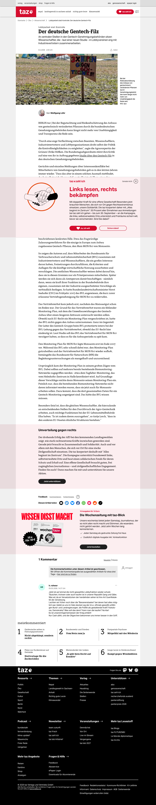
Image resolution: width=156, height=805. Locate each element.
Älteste (115, 560)
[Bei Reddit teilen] (95, 503)
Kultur (20, 696)
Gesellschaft (23, 692)
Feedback (53, 763)
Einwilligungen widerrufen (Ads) (94, 793)
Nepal (51, 684)
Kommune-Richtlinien (117, 785)
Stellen (83, 696)
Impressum (107, 789)
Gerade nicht (127, 181)
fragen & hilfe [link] (49, 3)
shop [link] (41, 3)
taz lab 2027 (85, 743)
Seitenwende (124, 789)
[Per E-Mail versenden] (61, 503)
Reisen (21, 763)
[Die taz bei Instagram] (136, 671)
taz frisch (53, 731)
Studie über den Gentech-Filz (95, 155)
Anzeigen (22, 775)
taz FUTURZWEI (118, 732)
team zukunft (54, 727)
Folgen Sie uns (115, 670)
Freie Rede (22, 743)
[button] (137, 12)
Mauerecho (23, 739)
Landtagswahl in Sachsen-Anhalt (61, 690)
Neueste (107, 560)
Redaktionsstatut (98, 785)
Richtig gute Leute (57, 696)
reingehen (22, 747)
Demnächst (85, 727)
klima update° (24, 735)
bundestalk (23, 727)
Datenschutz (96, 789)
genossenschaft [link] (119, 3)
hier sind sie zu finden (66, 574)
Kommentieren (55, 497)
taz (25, 670)
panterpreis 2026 (119, 704)
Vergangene (85, 739)
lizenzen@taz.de (35, 789)
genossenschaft (118, 688)
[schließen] (135, 181)
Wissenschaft (39, 20)
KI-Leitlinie (132, 785)
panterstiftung (117, 700)
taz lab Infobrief (56, 739)
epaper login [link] (131, 3)
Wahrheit (22, 712)
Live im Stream (86, 735)
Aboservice (54, 766)
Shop (20, 771)
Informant (84, 789)
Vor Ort (83, 731)
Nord (20, 708)
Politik (20, 684)
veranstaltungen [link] (30, 3)
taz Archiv (115, 740)
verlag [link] (20, 3)
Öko (29, 20)
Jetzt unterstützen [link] (52, 481)
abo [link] (109, 3)
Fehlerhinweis (68, 497)
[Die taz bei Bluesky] (131, 671)
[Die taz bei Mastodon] (125, 671)
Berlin (20, 704)
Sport (20, 700)
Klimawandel (54, 700)
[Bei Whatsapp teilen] (84, 503)
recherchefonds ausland (122, 696)
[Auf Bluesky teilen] (72, 503)
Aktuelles (84, 684)
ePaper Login (55, 770)
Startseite (21, 20)
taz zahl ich (116, 692)
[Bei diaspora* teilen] (89, 503)
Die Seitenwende (87, 692)
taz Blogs (115, 728)
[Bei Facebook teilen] (78, 503)
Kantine (21, 767)
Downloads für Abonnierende (62, 774)
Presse (83, 700)
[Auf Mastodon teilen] (67, 503)
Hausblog (84, 688)
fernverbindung (25, 731)
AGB (115, 789)
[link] (41, 11)
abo (112, 684)
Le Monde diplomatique (122, 736)
